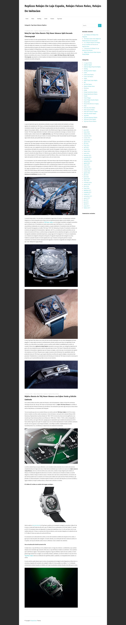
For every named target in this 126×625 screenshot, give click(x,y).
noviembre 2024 (87, 136)
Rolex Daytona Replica (89, 110)
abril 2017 (86, 204)
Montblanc (86, 88)
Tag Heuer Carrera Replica (90, 119)
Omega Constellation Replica (90, 92)
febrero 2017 (87, 208)
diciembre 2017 (87, 190)
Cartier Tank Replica (88, 76)
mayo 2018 (86, 188)
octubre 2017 (87, 194)
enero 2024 (86, 153)
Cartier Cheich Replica (89, 74)
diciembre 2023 (87, 155)
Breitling (39, 18)
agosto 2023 (87, 163)
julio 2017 (86, 200)
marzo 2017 (87, 206)
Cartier (45, 18)
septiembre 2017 (88, 196)
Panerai (52, 18)
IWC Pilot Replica (88, 84)
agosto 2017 (87, 198)
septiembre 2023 (88, 161)
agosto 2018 (87, 184)
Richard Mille (87, 102)
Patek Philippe (87, 98)
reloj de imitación (36, 525)
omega (85, 90)
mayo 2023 (86, 165)
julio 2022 (86, 175)
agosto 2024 (87, 142)
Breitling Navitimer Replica (90, 71)
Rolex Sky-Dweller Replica (90, 113)
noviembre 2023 (87, 157)
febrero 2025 (87, 134)
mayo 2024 (86, 145)
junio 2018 (86, 186)
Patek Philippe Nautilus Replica (91, 100)
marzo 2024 (87, 149)
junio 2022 (86, 177)
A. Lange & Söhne (88, 63)
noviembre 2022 (87, 169)
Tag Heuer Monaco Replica (44, 30)
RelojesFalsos (33, 620)
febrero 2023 (87, 167)
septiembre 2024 (88, 140)
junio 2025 (86, 130)
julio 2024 (86, 143)
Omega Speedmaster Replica (90, 94)
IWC (85, 82)
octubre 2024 (87, 138)
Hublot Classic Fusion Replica (90, 80)
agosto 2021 (87, 179)
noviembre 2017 (87, 192)
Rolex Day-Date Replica (89, 108)
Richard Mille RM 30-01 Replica (91, 104)
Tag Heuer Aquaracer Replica (90, 117)
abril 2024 (86, 147)
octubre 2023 (87, 159)
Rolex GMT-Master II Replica (91, 111)
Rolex (32, 18)
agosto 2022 (87, 173)
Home (27, 18)
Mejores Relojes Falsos (38, 394)
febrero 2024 (87, 151)
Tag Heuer (59, 18)
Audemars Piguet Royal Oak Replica (92, 67)
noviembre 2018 (87, 182)
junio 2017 (86, 202)
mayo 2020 (86, 180)
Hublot (85, 78)
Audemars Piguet (88, 65)
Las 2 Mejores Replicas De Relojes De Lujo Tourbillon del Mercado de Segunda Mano (91, 44)
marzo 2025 (87, 132)
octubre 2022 (87, 171)
